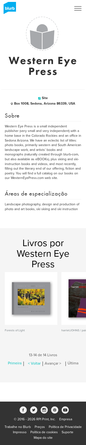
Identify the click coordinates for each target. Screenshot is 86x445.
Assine (60, 8)
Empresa (65, 419)
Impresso (20, 432)
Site (45, 98)
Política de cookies (44, 432)
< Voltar (34, 363)
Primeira (15, 363)
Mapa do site (43, 438)
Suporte (67, 432)
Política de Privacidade (65, 427)
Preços (40, 427)
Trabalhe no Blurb (18, 427)
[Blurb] (8, 9)
